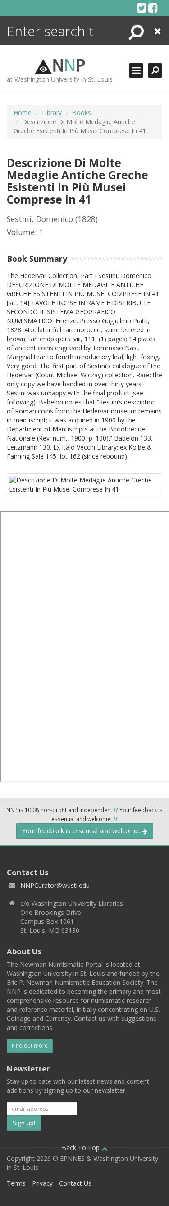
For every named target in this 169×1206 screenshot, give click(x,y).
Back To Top (81, 1147)
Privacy (42, 1183)
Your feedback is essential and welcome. (82, 830)
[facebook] (153, 7)
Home (23, 112)
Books (81, 112)
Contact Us (75, 1183)
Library (52, 112)
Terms (16, 1183)
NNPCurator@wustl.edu (55, 885)
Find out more (30, 1045)
